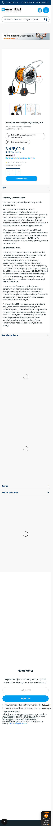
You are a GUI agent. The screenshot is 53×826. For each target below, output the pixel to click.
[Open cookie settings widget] (4, 822)
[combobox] (20, 19)
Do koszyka (21, 178)
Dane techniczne (25, 335)
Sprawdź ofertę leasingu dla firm (20, 158)
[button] (39, 79)
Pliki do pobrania (25, 492)
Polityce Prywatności (18, 723)
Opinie (25, 486)
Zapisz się (25, 698)
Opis (25, 187)
